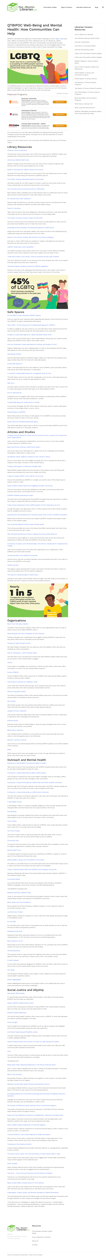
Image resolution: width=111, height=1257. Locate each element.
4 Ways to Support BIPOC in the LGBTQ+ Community (25, 476)
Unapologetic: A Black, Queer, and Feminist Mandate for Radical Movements (33, 1192)
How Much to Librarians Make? (85, 46)
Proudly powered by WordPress (17, 1255)
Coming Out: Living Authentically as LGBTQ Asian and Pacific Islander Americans (34, 782)
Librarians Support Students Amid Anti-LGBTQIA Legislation (27, 266)
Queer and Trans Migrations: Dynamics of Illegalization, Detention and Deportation (35, 1115)
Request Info (60, 102)
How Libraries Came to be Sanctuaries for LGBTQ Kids (25, 189)
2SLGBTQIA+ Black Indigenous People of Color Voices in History (28, 457)
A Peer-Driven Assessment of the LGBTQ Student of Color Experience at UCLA (33, 505)
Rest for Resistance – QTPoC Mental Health (22, 653)
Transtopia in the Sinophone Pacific (19, 1144)
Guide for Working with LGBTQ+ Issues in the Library (25, 169)
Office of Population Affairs (16, 691)
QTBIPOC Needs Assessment (16, 1012)
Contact (35, 1245)
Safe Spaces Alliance (14, 354)
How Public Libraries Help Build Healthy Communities (25, 179)
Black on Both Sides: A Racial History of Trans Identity (25, 1183)
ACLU (9, 1051)
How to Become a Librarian (84, 34)
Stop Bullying (11, 811)
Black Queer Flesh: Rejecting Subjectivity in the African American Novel (31, 1065)
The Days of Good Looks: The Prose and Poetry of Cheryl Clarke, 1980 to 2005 (33, 1154)
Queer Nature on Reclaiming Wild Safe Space (22, 422)
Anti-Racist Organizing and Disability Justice (22, 1032)
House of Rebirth (13, 672)
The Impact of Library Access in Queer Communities (25, 218)
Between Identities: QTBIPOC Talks (19, 892)
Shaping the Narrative (14, 931)
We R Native (11, 701)
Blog (96, 7)
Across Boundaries (13, 879)
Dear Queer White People (15, 993)
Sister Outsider (12, 1163)
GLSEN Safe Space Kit (14, 364)
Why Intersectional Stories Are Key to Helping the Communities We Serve (32, 534)
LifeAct (9, 662)
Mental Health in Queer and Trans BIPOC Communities (25, 860)
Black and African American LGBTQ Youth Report (23, 447)
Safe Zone (10, 383)
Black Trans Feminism (14, 1074)
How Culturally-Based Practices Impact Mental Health (25, 524)
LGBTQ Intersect (13, 565)
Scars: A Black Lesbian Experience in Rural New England (26, 1125)
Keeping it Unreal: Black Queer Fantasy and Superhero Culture (28, 1084)
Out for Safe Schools (14, 393)
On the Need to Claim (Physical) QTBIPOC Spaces (24, 315)
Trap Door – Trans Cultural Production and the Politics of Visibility (29, 1173)
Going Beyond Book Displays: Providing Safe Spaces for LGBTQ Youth (30, 227)
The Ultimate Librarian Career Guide (87, 38)
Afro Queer (11, 970)
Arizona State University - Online (33, 124)
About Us (35, 1241)
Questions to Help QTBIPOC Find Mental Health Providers (26, 763)
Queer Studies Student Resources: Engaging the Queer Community (30, 486)
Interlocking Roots (13, 950)
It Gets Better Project (14, 802)
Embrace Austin (12, 720)
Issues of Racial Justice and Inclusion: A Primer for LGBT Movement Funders (33, 1041)
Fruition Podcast (13, 960)
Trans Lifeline (11, 821)
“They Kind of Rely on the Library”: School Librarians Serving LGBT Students (33, 256)
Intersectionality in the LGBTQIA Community (22, 555)
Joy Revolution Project (15, 912)
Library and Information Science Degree (88, 53)
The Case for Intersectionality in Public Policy (22, 575)
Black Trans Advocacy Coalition (17, 624)
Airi (34, 1255)
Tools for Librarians (14, 208)
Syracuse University (28, 98)
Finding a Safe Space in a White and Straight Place (24, 466)
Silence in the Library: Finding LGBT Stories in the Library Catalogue (30, 237)
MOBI (9, 749)
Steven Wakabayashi (14, 979)
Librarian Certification (82, 42)
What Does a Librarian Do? (84, 104)
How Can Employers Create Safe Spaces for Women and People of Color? (32, 344)
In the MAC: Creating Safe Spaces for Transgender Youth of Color (29, 373)
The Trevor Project (13, 831)
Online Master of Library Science (86, 78)
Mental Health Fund (14, 850)
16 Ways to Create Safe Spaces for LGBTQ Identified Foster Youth (29, 335)
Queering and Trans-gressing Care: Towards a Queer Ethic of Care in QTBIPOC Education (37, 515)
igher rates (60, 39)
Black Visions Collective (15, 730)
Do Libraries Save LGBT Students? (19, 198)
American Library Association (17, 150)
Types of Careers (66, 7)
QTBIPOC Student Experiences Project (20, 495)
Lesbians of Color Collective (16, 711)
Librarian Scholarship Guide (84, 49)
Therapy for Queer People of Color (19, 643)
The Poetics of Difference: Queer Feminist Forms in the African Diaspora (31, 1105)
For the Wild (11, 921)
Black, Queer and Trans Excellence (19, 902)
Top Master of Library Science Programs (88, 88)
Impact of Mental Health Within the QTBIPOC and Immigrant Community (31, 869)
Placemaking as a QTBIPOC (16, 412)
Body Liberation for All (15, 941)
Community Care (13, 840)
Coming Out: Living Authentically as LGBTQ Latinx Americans (28, 792)
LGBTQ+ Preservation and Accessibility (20, 247)
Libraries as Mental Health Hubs (18, 160)
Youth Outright (12, 1022)
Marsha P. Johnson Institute (16, 740)
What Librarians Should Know (85, 107)
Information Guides (50, 7)
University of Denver (29, 110)
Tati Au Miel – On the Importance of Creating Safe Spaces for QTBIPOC (31, 325)
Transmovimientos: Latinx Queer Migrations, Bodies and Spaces (28, 1134)
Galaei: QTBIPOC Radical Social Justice (20, 1003)
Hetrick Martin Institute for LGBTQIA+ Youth (22, 682)
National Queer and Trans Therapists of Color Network (25, 633)
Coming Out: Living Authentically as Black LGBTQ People (26, 773)
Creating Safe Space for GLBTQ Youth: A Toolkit (23, 402)
